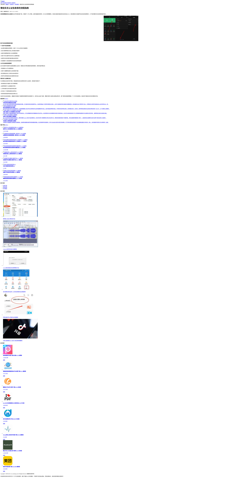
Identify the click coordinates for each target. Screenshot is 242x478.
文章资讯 (13, 2)
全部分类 (5, 185)
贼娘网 (7, 4)
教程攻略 (5, 187)
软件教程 (17, 4)
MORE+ (6, 98)
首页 (2, 2)
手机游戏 (5, 2)
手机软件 (9, 2)
